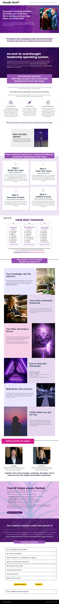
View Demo (37, 2)
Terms (46, 601)
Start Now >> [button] (38, 584)
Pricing (42, 2)
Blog (48, 2)
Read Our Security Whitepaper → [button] (15, 512)
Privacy (50, 601)
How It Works (32, 2)
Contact (51, 2)
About (45, 2)
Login (55, 2)
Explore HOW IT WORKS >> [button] (20, 584)
